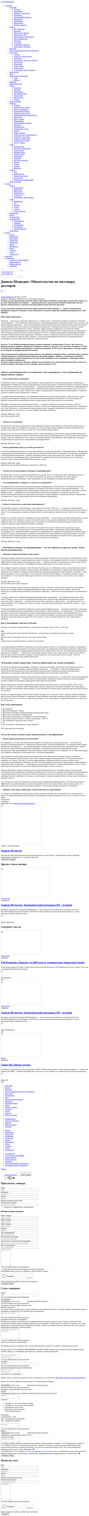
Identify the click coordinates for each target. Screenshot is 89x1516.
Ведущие (13, 49)
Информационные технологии (25, 115)
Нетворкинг (18, 21)
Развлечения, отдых (21, 129)
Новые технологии (21, 176)
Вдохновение (19, 221)
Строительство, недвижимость (25, 135)
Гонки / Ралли (19, 150)
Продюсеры (18, 62)
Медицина (18, 117)
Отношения (18, 227)
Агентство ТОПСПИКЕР (19, 260)
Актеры (17, 54)
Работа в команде (20, 25)
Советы (17, 209)
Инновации (18, 11)
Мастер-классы (10, 1125)
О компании (9, 258)
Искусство (13, 52)
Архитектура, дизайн (22, 107)
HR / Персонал (19, 29)
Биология (17, 88)
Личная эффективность (22, 17)
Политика (17, 125)
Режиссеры (18, 64)
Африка (17, 80)
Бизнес (12, 27)
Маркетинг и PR (20, 35)
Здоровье (17, 9)
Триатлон (17, 158)
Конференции (10, 1119)
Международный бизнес (19, 76)
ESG (15, 172)
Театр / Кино (18, 68)
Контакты (8, 256)
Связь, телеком (19, 133)
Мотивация (18, 19)
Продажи (17, 41)
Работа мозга (18, 97)
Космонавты (14, 72)
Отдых (16, 207)
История (17, 90)
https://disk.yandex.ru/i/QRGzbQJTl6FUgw (70, 1378)
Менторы (13, 82)
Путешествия (14, 217)
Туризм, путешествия (22, 139)
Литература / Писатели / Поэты (25, 60)
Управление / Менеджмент (24, 197)
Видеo (7, 233)
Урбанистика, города (21, 141)
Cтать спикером (10, 1175)
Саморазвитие (15, 219)
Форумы (8, 1127)
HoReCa (17, 105)
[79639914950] (13, 1179)
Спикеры (8, 5)
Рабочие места (19, 193)
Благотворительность (22, 111)
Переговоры (18, 23)
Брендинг (17, 31)
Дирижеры (18, 58)
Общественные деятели (22, 123)
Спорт (12, 145)
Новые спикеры (15, 101)
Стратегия (17, 43)
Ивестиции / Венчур (21, 33)
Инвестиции (18, 188)
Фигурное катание (21, 160)
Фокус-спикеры (15, 182)
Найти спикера (25, 1175)
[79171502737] (10, 1179)
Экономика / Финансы (22, 47)
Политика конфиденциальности (17, 1163)
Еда (15, 203)
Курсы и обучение (12, 1121)
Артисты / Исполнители (23, 56)
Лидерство (18, 15)
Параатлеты (18, 156)
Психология (18, 96)
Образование (19, 121)
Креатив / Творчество (22, 13)
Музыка (17, 205)
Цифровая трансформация (23, 180)
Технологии (14, 231)
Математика (18, 92)
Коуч (11, 74)
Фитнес (17, 162)
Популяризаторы (20, 94)
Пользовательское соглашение (16, 1165)
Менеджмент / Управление (24, 37)
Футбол (17, 164)
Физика (17, 99)
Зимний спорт (19, 146)
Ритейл (16, 131)
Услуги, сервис (19, 143)
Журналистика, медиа (22, 113)
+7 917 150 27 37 (7, 272)
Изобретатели (19, 174)
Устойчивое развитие (22, 45)
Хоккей (16, 166)
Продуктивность (20, 229)
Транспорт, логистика (22, 137)
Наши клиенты (15, 264)
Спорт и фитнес (20, 211)
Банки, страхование (21, 109)
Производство (19, 127)
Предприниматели (21, 39)
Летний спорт (19, 154)
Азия (16, 78)
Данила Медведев (8, 297)
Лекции (8, 1123)
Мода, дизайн (19, 119)
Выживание (18, 201)
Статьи (7, 184)
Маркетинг (18, 190)
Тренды (12, 170)
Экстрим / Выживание (22, 148)
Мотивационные (16, 84)
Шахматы (17, 168)
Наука (12, 86)
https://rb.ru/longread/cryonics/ (24, 803)
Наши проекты (15, 262)
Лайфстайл (14, 241)
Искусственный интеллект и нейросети (24, 50)
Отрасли (13, 103)
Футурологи (18, 178)
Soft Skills (13, 7)
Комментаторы (19, 152)
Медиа (12, 215)
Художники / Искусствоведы (24, 70)
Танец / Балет (19, 66)
